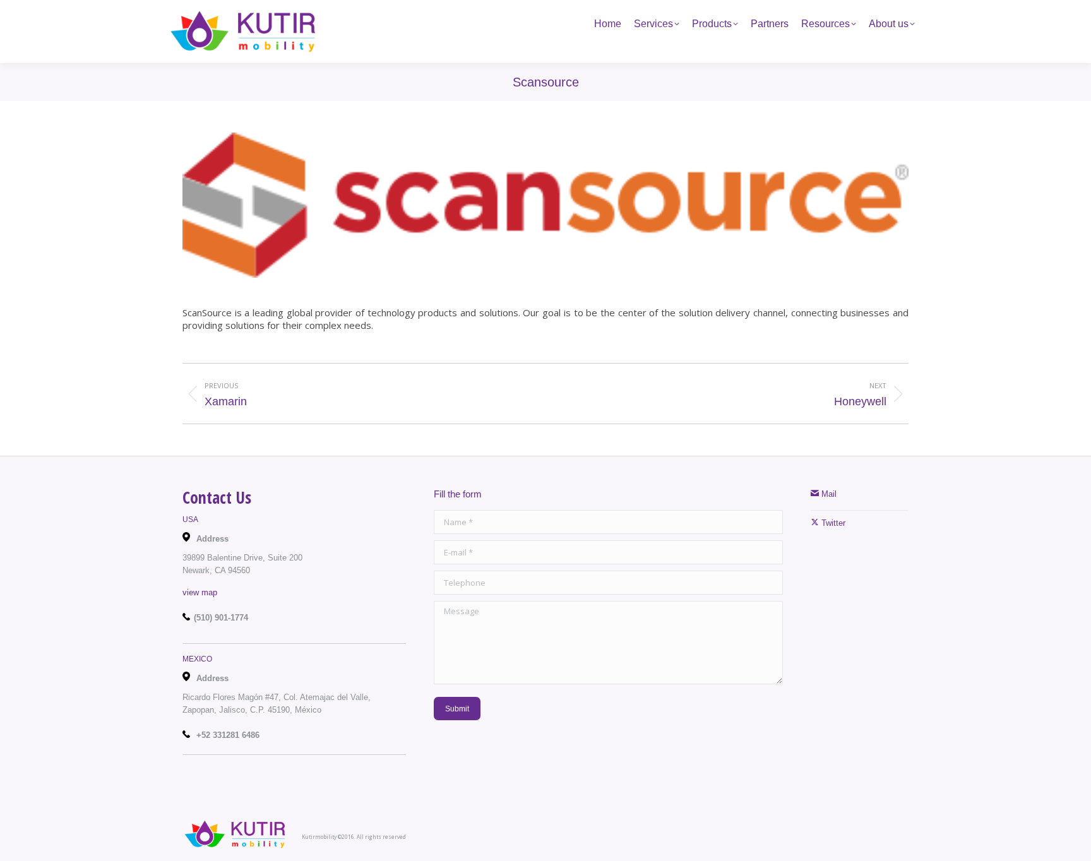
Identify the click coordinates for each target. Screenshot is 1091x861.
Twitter (832, 523)
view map (199, 592)
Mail (828, 494)
